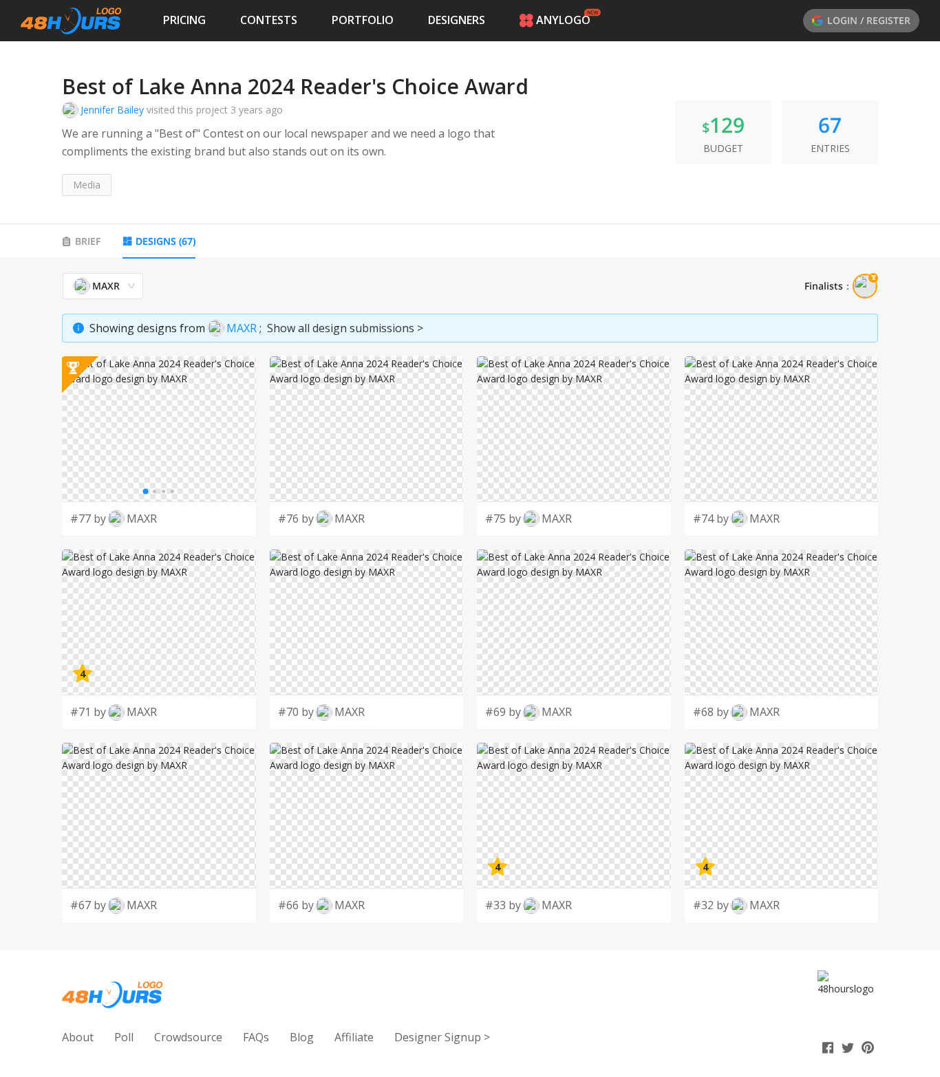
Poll (123, 1037)
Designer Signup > (442, 1037)
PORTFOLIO (363, 20)
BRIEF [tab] (87, 241)
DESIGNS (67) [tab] (165, 241)
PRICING (184, 20)
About (78, 1037)
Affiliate (354, 1037)
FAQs (256, 1037)
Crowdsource (188, 1037)
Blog (302, 1037)
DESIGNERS (456, 20)
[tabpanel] (470, 597)
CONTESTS (268, 20)
